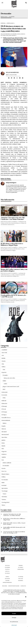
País (3, 460)
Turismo (4, 499)
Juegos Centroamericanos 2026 (11, 386)
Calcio (5, 383)
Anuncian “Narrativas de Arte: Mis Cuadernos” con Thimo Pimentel (13, 218)
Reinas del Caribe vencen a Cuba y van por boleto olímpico (14, 270)
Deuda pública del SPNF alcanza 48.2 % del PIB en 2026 (13, 296)
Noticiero (4, 454)
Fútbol (4, 380)
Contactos (23, 585)
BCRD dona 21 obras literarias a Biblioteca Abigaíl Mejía (12, 244)
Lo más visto (6, 510)
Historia (4, 429)
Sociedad (4, 485)
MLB (4, 389)
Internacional (5, 434)
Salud (3, 482)
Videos (3, 505)
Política (3, 477)
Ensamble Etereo (6, 417)
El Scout (4, 409)
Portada (3, 23)
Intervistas (4, 437)
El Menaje (4, 406)
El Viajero (4, 414)
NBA (3, 448)
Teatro (4, 493)
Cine (3, 364)
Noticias (7, 565)
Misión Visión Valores (13, 585)
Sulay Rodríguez (5, 34)
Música (4, 423)
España (3, 426)
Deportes (4, 372)
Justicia (3, 440)
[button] (26, 597)
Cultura (3, 366)
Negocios (4, 451)
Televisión (4, 496)
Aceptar (14, 613)
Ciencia (3, 361)
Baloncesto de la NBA (9, 378)
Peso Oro (4, 471)
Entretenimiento (6, 420)
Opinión (4, 457)
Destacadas (4, 16)
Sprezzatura (5, 488)
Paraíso (4, 468)
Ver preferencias (14, 621)
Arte (3, 355)
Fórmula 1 (5, 375)
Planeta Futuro (5, 474)
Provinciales (6, 465)
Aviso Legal (14, 625)
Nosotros (4, 585)
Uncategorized (5, 502)
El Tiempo (4, 412)
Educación (4, 403)
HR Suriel (4, 431)
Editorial (4, 400)
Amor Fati (4, 352)
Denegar (14, 617)
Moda (3, 443)
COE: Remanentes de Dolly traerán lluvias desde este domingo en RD (14, 532)
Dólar (4, 397)
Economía (11, 16)
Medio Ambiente (7, 462)
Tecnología (4, 491)
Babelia (3, 358)
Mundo (3, 446)
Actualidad (4, 349)
